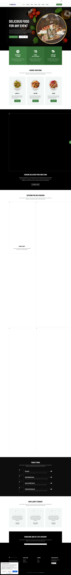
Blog (39, 4)
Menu (32, 4)
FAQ (37, 559)
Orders (47, 4)
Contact (43, 4)
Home (24, 4)
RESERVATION (59, 4)
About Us (24, 559)
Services (27, 4)
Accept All (14, 571)
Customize (4, 571)
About (36, 4)
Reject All (9, 571)
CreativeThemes (41, 572)
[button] (35, 142)
